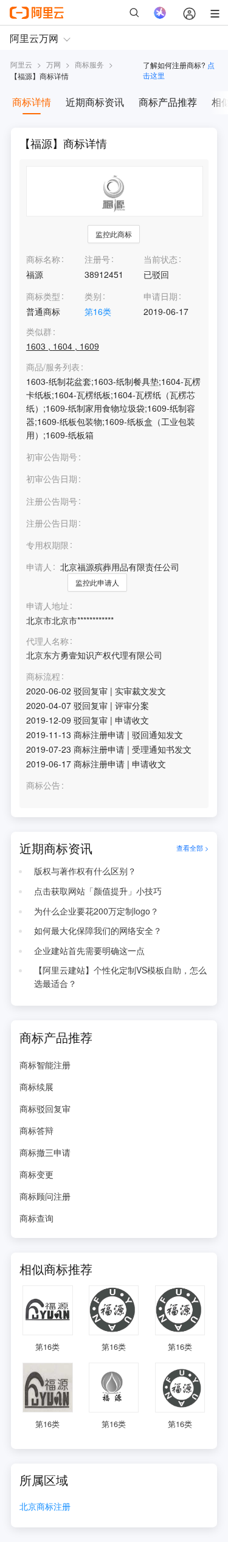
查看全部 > (192, 848)
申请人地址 (47, 606)
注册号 (97, 259)
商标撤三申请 (45, 1152)
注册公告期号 (51, 501)
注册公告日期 (51, 523)
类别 (93, 296)
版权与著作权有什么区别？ (85, 871)
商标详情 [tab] (31, 102)
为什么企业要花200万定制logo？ (96, 911)
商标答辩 (36, 1130)
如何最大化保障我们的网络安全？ (98, 930)
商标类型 (43, 296)
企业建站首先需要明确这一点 (89, 950)
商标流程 (43, 676)
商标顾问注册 (45, 1196)
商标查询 (36, 1218)
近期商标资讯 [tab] (95, 102)
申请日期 (160, 296)
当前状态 (160, 259)
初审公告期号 (51, 457)
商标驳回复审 (45, 1108)
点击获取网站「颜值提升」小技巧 (98, 891)
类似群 (39, 331)
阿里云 (21, 64)
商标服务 (89, 64)
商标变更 (36, 1174)
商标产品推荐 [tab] (168, 102)
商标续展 (36, 1086)
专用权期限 (47, 545)
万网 (53, 64)
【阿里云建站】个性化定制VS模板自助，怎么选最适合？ (120, 976)
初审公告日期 (51, 478)
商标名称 (43, 259)
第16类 (98, 311)
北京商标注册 (45, 1507)
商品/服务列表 (53, 367)
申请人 (39, 567)
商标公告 (43, 785)
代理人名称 (47, 641)
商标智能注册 (45, 1065)
